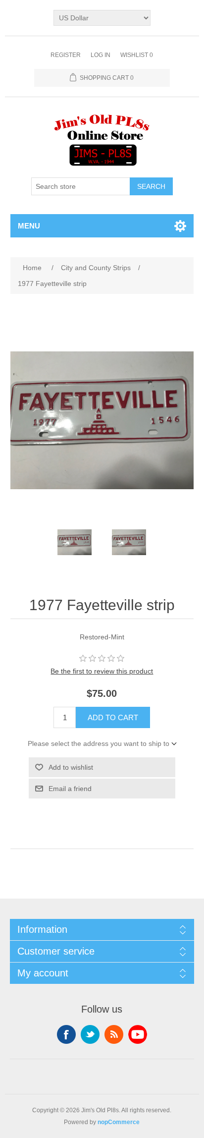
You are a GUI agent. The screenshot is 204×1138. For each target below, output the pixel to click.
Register (66, 55)
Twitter (90, 1034)
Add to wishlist (71, 767)
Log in (100, 55)
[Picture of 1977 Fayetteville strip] (75, 542)
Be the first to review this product (102, 671)
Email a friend (70, 789)
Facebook (66, 1034)
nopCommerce (119, 1122)
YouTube (137, 1034)
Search (151, 186)
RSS (113, 1034)
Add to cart (113, 717)
